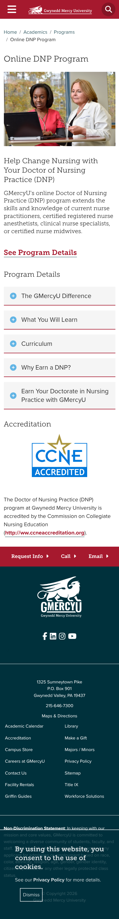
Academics (36, 32)
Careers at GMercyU (25, 761)
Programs (64, 32)
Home (10, 32)
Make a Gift (76, 738)
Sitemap (73, 773)
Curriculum (36, 343)
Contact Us (16, 773)
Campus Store (19, 750)
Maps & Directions (59, 716)
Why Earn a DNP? (46, 367)
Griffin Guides (18, 796)
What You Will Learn (49, 319)
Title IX (71, 785)
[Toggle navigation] (11, 9)
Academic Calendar (24, 726)
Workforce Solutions (84, 796)
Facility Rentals (19, 785)
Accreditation (18, 738)
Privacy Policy (78, 761)
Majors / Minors (80, 750)
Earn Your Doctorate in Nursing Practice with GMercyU (64, 395)
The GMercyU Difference (56, 296)
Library (71, 726)
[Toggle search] (108, 9)
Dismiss (31, 894)
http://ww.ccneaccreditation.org (44, 532)
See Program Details (40, 252)
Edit (7, 650)
